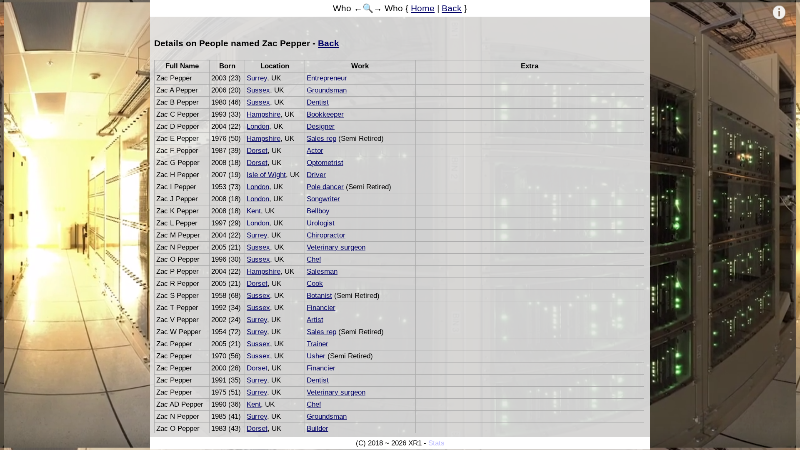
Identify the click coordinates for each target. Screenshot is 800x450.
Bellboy (318, 211)
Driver (316, 175)
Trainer (317, 344)
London (258, 126)
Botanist (319, 296)
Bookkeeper (325, 114)
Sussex (258, 90)
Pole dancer (325, 187)
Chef (314, 259)
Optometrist (325, 163)
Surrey (257, 78)
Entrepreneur (327, 78)
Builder (317, 428)
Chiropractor (326, 235)
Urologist (321, 223)
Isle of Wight (266, 175)
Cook (315, 284)
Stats (436, 443)
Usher (316, 356)
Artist (315, 320)
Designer (321, 126)
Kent (254, 211)
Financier (321, 308)
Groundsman (327, 90)
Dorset (257, 151)
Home (423, 8)
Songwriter (323, 199)
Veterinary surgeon (336, 247)
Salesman (322, 271)
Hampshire (263, 114)
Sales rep (321, 138)
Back (452, 8)
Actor (315, 151)
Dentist (318, 102)
